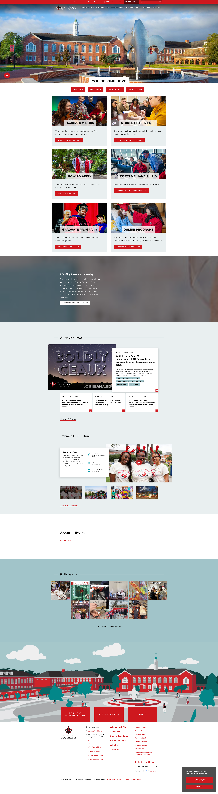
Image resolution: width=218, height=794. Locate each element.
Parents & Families (141, 741)
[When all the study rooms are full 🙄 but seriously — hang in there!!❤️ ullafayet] (157, 590)
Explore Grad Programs (68, 247)
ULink (107, 1)
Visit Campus (95, 89)
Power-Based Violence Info (97, 759)
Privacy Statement (94, 751)
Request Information (75, 714)
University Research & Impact (75, 303)
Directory (82, 1)
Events (96, 1)
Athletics (157, 7)
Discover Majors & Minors (69, 140)
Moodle (114, 1)
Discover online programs (128, 247)
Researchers (139, 748)
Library (121, 1)
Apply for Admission (67, 193)
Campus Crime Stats (95, 755)
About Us (146, 7)
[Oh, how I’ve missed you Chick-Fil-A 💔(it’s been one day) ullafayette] (138, 609)
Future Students (140, 727)
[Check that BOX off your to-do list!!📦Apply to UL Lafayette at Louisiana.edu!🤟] (118, 590)
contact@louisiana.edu (96, 731)
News (89, 1)
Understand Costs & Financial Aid (131, 190)
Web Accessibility (94, 747)
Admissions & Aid (87, 7)
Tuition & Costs (115, 89)
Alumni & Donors (141, 745)
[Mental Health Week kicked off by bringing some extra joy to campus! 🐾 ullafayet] (60, 590)
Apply (142, 714)
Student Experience (115, 7)
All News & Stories (68, 419)
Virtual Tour (134, 89)
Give (102, 1)
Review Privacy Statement (199, 779)
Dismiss (199, 786)
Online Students (140, 734)
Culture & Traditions (69, 505)
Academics (100, 7)
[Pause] (7, 75)
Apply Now (73, 1)
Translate (153, 771)
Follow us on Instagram (108, 626)
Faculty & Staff (140, 738)
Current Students (141, 731)
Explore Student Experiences (129, 140)
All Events (64, 540)
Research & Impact (133, 7)
